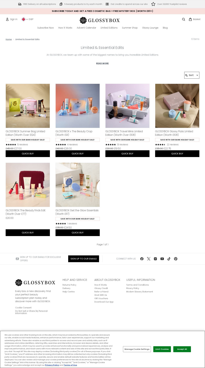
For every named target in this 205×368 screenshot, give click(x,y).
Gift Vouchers (101, 298)
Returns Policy (69, 284)
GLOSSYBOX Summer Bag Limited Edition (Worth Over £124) (25, 133)
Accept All (182, 349)
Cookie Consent (23, 307)
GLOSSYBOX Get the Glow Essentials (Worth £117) (77, 212)
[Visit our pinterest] (175, 258)
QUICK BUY (28, 153)
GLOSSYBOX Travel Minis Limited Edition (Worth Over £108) (124, 133)
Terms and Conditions (137, 284)
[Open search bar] (183, 19)
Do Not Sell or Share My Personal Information (31, 312)
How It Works (100, 284)
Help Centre (69, 291)
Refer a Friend (101, 291)
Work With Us (100, 295)
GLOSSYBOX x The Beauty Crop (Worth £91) (74, 133)
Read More (102, 63)
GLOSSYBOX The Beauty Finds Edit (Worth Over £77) (25, 212)
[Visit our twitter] (148, 258)
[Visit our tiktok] (169, 258)
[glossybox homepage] (102, 20)
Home (9, 39)
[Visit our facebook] (141, 258)
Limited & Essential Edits (102, 47)
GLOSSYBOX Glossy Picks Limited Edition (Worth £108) (174, 133)
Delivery (66, 288)
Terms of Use (70, 365)
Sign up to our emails (84, 258)
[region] (102, 349)
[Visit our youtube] (162, 258)
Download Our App (104, 301)
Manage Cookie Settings (137, 349)
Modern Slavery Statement (139, 291)
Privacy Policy (132, 288)
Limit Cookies (162, 349)
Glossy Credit (101, 288)
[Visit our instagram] (155, 258)
